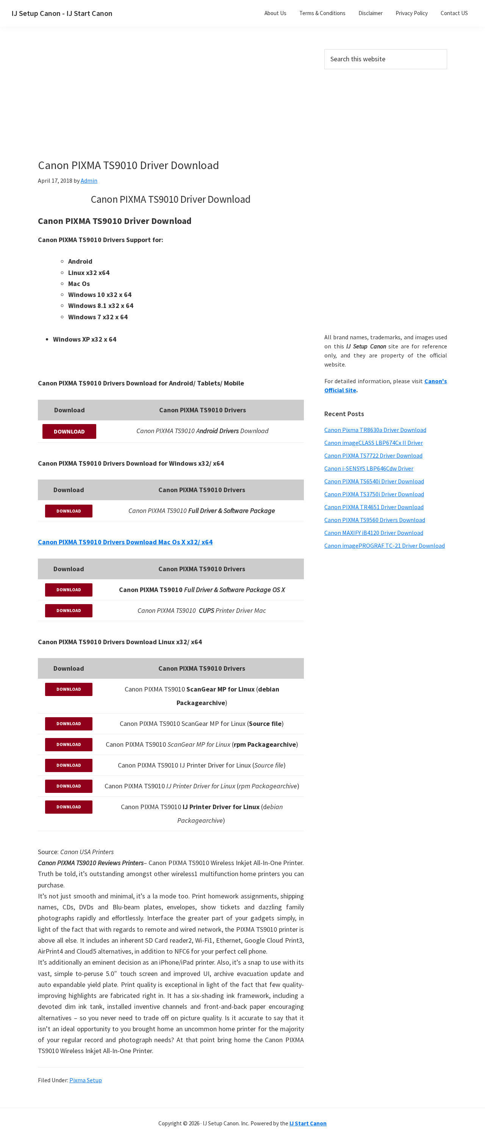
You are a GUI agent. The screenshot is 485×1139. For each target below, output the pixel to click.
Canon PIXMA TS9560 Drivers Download (374, 520)
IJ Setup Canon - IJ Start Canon (62, 13)
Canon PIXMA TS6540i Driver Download (374, 481)
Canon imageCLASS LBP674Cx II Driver (373, 442)
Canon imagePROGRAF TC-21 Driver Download (384, 545)
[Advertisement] (170, 105)
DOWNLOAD (69, 431)
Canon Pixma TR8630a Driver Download (375, 430)
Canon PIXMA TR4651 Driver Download (374, 507)
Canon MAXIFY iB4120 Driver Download (373, 532)
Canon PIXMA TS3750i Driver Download (374, 494)
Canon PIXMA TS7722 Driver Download (373, 455)
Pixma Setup (85, 1080)
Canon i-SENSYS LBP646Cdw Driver (368, 468)
